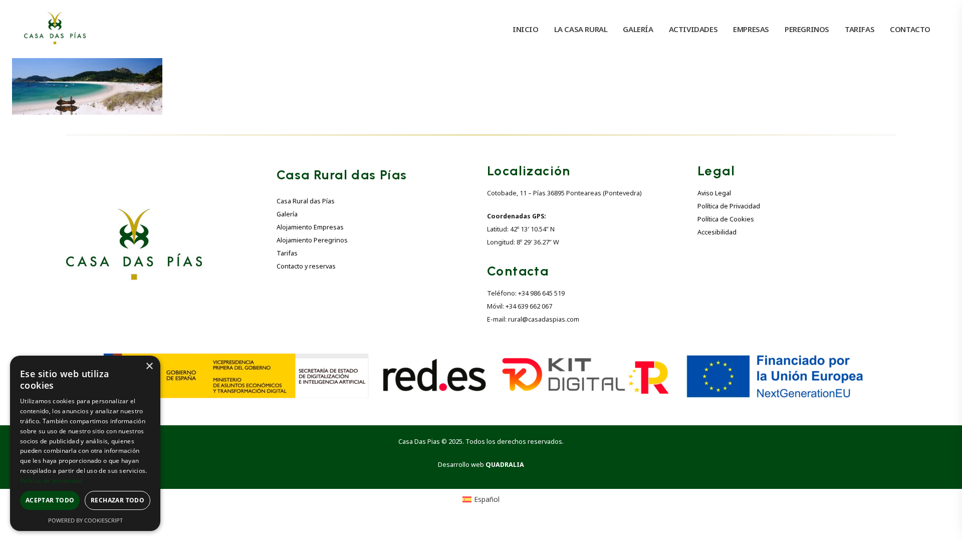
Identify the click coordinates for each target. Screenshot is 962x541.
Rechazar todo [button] (117, 500)
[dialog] (85, 443)
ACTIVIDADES (693, 29)
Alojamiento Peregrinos (312, 240)
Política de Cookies (725, 219)
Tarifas (287, 253)
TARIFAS (859, 29)
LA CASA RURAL (581, 29)
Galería (287, 214)
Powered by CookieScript (85, 520)
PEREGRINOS (807, 29)
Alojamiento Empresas (310, 227)
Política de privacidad (51, 480)
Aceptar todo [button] (50, 500)
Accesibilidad (717, 232)
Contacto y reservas (306, 266)
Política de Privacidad (728, 206)
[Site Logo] (55, 29)
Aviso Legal (714, 193)
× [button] (149, 366)
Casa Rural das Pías (306, 201)
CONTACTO (910, 29)
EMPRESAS (751, 29)
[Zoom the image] (134, 214)
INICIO (526, 29)
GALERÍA (638, 29)
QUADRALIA (505, 464)
